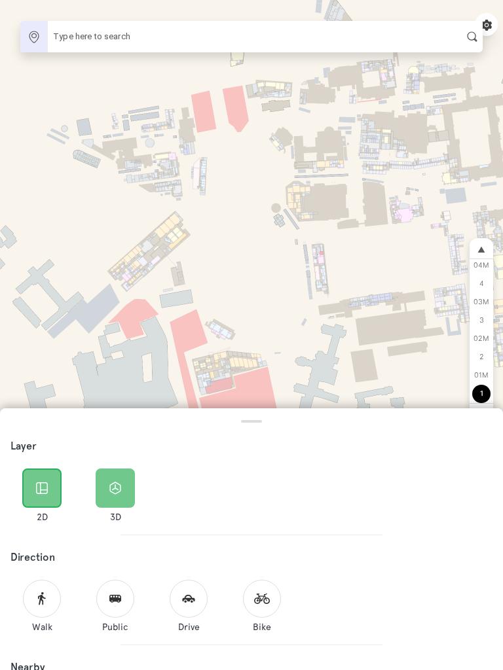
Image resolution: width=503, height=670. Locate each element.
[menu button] (486, 24)
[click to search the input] (472, 36)
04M (481, 265)
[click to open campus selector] (34, 36)
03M (481, 302)
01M (481, 375)
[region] (251, 335)
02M (481, 338)
